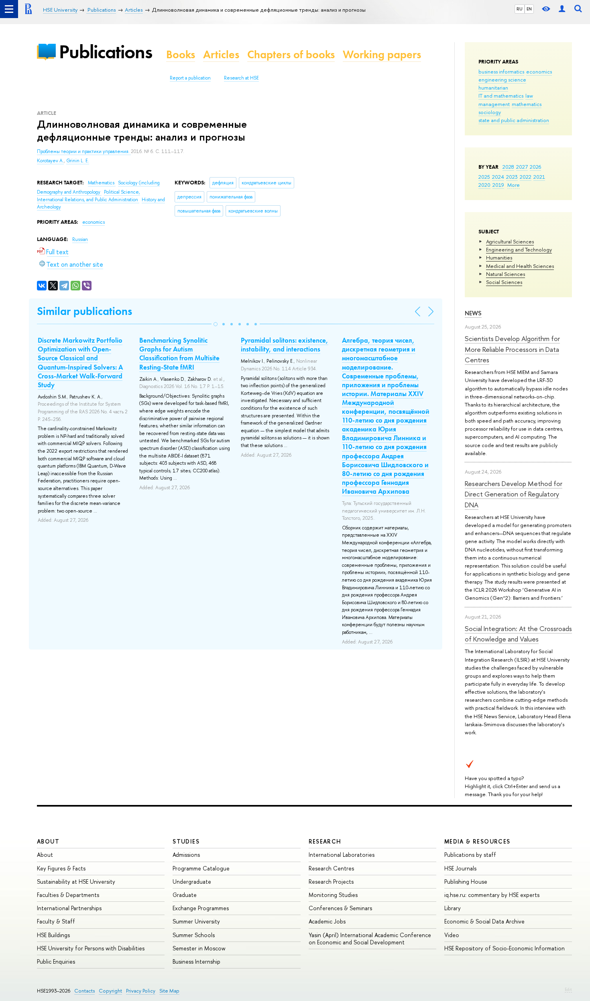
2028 (508, 166)
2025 (484, 176)
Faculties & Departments (68, 895)
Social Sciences (504, 282)
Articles (221, 54)
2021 (539, 176)
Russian (80, 239)
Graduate (185, 895)
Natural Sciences (505, 274)
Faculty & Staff (56, 921)
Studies (186, 841)
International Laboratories (341, 854)
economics (539, 71)
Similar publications (84, 311)
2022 (525, 176)
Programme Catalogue (201, 868)
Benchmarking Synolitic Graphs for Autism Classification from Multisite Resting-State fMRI (179, 353)
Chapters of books (291, 54)
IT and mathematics (500, 95)
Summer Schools (194, 935)
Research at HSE (241, 78)
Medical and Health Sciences (520, 266)
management (494, 104)
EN (529, 9)
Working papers (382, 54)
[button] (216, 324)
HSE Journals (460, 868)
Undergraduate (192, 881)
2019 (498, 184)
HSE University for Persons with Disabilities (90, 948)
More (513, 184)
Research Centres (331, 868)
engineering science (502, 79)
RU (520, 9)
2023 (512, 176)
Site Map (169, 990)
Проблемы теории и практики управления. (84, 151)
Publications (105, 51)
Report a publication (190, 78)
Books (180, 54)
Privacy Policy (140, 990)
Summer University (196, 921)
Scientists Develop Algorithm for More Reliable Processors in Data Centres (512, 349)
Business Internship (196, 961)
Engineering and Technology (519, 249)
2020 (484, 184)
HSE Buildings (53, 935)
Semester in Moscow (199, 948)
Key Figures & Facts (61, 868)
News (473, 313)
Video (451, 935)
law (529, 95)
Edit (568, 989)
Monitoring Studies (333, 895)
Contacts (84, 990)
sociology (489, 112)
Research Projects (331, 881)
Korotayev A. (50, 160)
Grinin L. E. (77, 160)
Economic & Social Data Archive (484, 921)
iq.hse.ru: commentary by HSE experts (491, 895)
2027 (522, 166)
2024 (498, 176)
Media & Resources (477, 841)
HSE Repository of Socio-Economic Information (504, 948)
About (48, 841)
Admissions (186, 854)
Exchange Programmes (201, 908)
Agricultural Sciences (510, 241)
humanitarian (493, 87)
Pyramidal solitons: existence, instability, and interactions (284, 344)
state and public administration (513, 120)
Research (325, 841)
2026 (535, 166)
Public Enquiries (56, 961)
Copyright (110, 990)
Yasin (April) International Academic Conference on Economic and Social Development (370, 938)
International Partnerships (69, 908)
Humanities (499, 257)
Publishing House (465, 881)
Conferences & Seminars (340, 908)
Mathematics (102, 183)
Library (452, 908)
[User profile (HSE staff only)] (562, 9)
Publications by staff (470, 854)
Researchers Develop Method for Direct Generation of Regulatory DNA (513, 494)
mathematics (526, 104)
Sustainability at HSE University (76, 881)
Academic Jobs (327, 921)
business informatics (501, 71)
